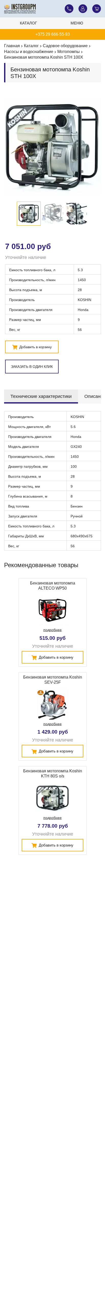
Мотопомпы (68, 51)
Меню (77, 23)
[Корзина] (96, 8)
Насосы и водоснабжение (28, 51)
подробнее (52, 630)
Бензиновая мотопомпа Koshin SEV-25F (52, 679)
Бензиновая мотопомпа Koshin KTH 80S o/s (52, 773)
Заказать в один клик (32, 367)
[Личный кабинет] (82, 8)
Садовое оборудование (65, 46)
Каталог (28, 23)
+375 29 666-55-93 (52, 34)
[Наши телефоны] (69, 8)
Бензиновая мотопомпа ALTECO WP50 (52, 585)
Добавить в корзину (35, 347)
